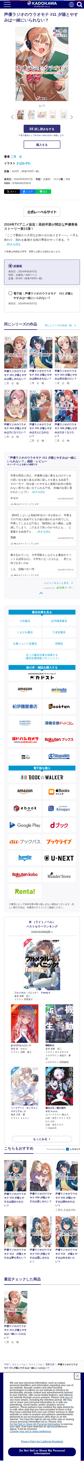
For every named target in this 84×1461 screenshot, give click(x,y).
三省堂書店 (59, 632)
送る (45, 191)
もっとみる (40, 1139)
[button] (71, 117)
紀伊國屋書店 (59, 620)
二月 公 (16, 156)
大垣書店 (25, 620)
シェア (29, 191)
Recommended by (56, 1149)
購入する (42, 144)
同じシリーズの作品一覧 (58, 325)
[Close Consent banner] (77, 1376)
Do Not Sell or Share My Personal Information (35, 1424)
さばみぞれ (23, 163)
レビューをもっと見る (56, 583)
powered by (49, 588)
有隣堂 (59, 643)
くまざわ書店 (25, 632)
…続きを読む (12, 244)
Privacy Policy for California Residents (42, 1441)
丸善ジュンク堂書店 (25, 643)
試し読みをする (44, 129)
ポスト (13, 191)
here (67, 1397)
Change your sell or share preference (30, 1431)
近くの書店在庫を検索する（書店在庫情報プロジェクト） (42, 656)
